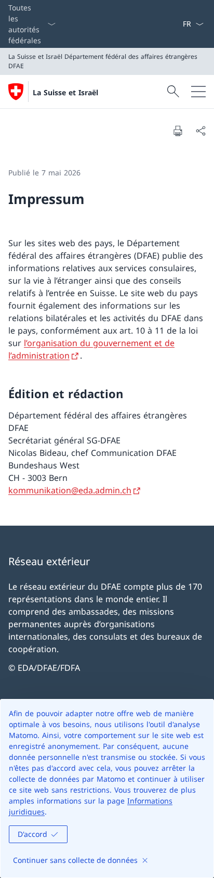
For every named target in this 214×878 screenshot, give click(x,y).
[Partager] (200, 130)
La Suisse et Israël (65, 92)
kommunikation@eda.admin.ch (69, 490)
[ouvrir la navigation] (198, 91)
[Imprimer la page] (177, 130)
